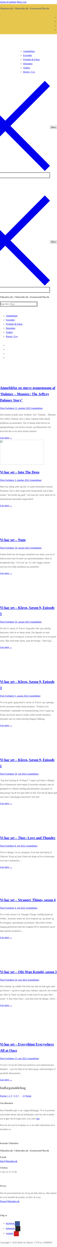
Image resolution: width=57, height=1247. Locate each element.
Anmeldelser (37, 408)
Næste (28, 1096)
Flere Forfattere (7, 408)
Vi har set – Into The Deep (19, 472)
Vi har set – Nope (13, 540)
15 (24, 1096)
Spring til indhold (8, 2)
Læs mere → (6, 437)
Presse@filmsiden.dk (9, 1201)
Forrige (3, 1096)
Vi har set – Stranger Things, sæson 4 (28, 900)
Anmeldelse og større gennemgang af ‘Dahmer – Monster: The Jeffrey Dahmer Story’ (27, 394)
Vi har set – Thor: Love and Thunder (28, 838)
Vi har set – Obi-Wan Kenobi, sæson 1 (28, 972)
